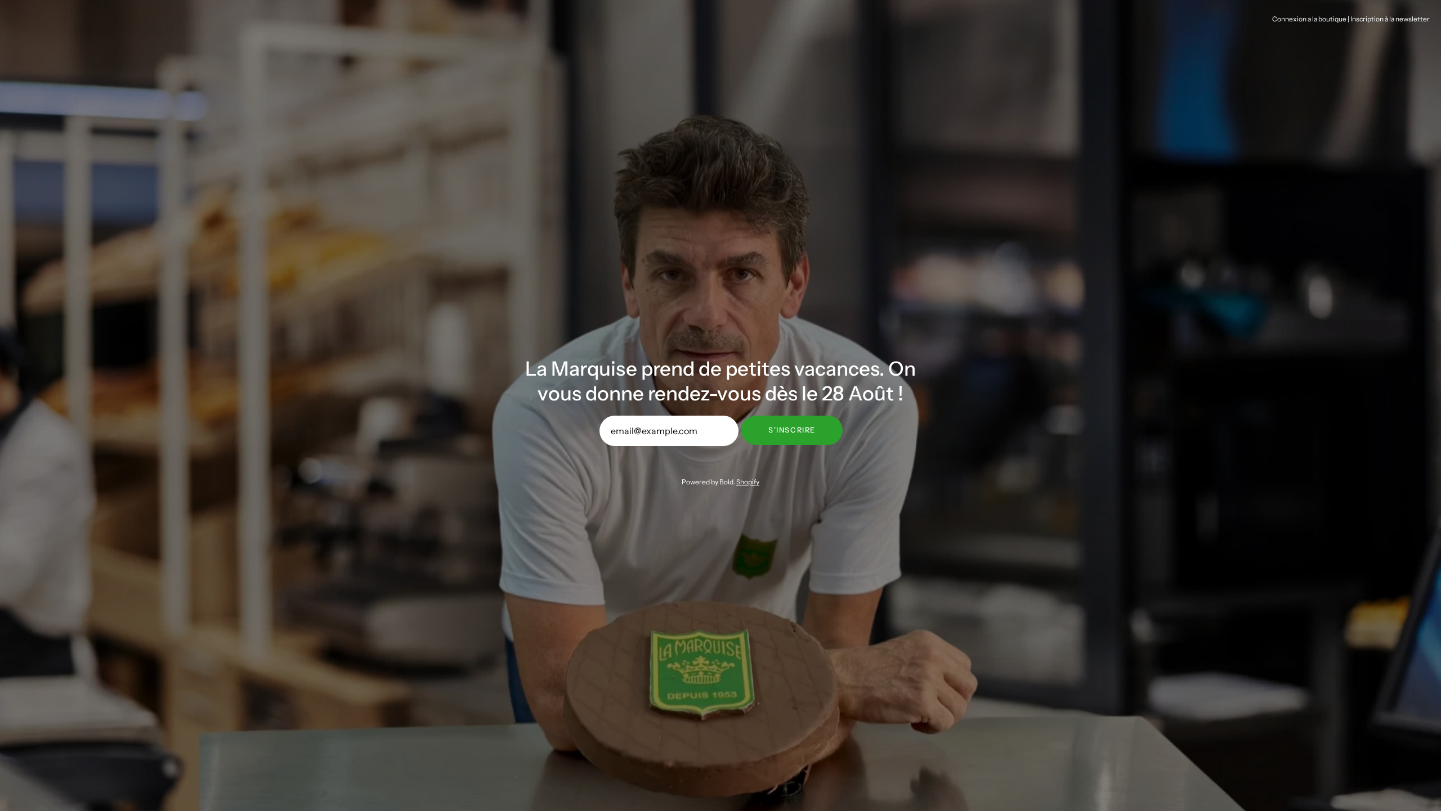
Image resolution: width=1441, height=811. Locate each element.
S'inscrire (792, 430)
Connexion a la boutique (1309, 19)
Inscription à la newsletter (1390, 19)
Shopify (747, 482)
